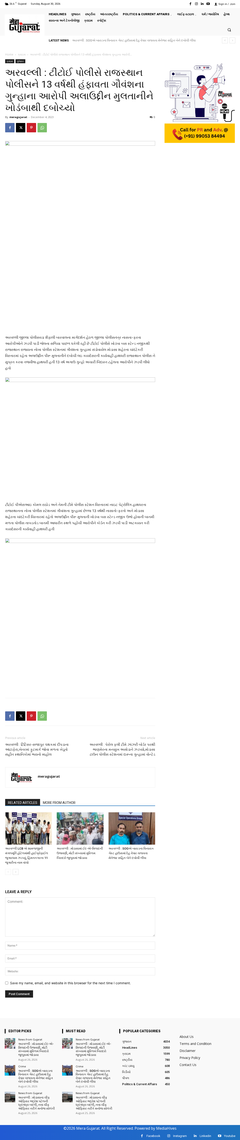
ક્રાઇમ (22, 54)
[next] (232, 40)
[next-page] (16, 872)
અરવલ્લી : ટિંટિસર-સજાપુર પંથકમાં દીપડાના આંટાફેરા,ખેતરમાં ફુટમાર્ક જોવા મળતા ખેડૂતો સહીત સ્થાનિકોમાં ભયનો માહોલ (37, 750)
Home (9, 54)
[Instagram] (196, 4)
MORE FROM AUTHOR (59, 803)
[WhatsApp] (42, 127)
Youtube (229, 1136)
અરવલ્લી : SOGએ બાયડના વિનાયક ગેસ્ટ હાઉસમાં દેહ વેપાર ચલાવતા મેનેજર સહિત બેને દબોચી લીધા (131, 853)
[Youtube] (208, 4)
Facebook (153, 1136)
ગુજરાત (20, 61)
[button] (229, 30)
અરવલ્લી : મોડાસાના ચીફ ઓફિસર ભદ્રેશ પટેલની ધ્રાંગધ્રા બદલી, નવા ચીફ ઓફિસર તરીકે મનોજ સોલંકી (141, 40)
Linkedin (205, 1136)
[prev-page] (8, 872)
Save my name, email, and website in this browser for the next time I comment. (70, 983)
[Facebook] (190, 4)
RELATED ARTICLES (22, 803)
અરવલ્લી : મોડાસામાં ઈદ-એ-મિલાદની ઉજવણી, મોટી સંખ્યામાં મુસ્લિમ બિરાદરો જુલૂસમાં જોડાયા (80, 853)
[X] (20, 127)
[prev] (225, 40)
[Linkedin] (202, 4)
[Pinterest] (31, 127)
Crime (22, 1066)
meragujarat (18, 117)
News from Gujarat (30, 1039)
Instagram (180, 1136)
